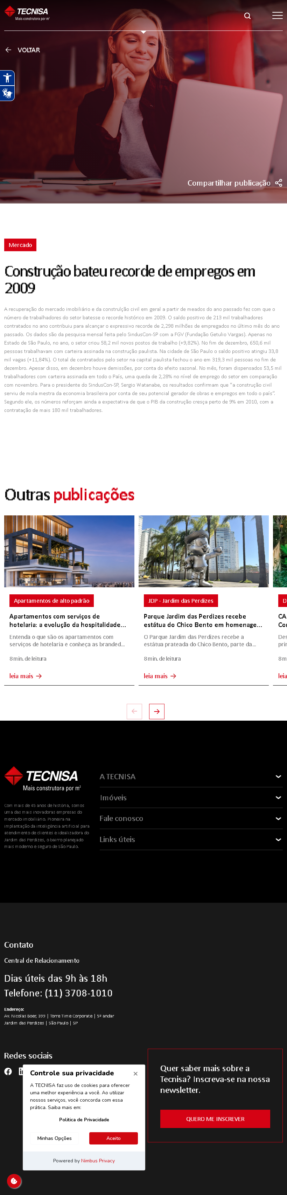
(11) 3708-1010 (79, 993)
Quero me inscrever (215, 1118)
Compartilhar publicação (229, 183)
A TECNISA (117, 776)
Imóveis (113, 797)
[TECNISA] (27, 15)
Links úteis (117, 839)
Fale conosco (122, 818)
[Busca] (247, 15)
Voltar (29, 50)
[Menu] (277, 15)
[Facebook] (8, 1071)
